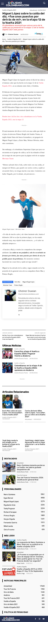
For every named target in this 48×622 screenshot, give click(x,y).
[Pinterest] (22, 324)
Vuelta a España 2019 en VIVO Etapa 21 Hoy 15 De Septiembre (30, 570)
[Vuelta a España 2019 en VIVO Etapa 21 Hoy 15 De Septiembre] (8, 571)
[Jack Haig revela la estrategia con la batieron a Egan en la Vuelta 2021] (12, 431)
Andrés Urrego (21, 573)
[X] (19, 314)
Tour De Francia (22, 475)
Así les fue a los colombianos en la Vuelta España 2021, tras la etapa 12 (12, 337)
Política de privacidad (16, 612)
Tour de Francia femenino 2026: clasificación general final (30, 479)
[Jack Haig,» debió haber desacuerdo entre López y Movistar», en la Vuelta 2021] (35, 431)
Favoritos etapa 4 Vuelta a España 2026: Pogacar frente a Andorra (26, 353)
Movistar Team (7, 159)
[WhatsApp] (28, 324)
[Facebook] (12, 324)
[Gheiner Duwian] (3, 34)
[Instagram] (40, 619)
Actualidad (28, 419)
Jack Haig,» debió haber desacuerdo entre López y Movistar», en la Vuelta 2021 (35, 443)
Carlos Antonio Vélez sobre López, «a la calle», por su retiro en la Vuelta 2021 (35, 414)
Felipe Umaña (20, 563)
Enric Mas (17, 282)
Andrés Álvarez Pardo (21, 358)
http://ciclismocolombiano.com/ (28, 294)
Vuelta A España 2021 (9, 10)
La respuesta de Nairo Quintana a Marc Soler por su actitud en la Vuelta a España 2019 (31, 544)
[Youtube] (44, 619)
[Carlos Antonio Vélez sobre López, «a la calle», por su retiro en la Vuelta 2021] (35, 401)
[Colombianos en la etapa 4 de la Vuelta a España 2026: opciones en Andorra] (7, 368)
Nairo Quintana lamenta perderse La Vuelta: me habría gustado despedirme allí (31, 467)
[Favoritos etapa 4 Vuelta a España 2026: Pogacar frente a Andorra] (7, 353)
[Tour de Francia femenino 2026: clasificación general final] (8, 479)
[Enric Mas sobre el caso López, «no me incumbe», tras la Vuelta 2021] (12, 401)
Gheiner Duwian (13, 34)
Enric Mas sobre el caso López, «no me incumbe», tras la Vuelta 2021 (12, 413)
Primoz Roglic (18, 285)
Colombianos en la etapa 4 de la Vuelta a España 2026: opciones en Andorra (28, 368)
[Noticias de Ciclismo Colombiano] (17, 3)
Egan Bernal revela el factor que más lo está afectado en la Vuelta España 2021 (36, 337)
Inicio (4, 39)
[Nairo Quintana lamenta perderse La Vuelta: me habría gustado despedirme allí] (8, 467)
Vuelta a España (19, 349)
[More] (33, 324)
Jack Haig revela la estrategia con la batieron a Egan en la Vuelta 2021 (11, 443)
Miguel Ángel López (28, 282)
